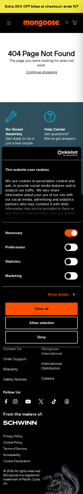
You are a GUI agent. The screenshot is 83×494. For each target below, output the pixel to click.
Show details (58, 294)
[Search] (67, 23)
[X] (41, 402)
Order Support (14, 359)
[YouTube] (28, 402)
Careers (48, 378)
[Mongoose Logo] (41, 23)
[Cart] (74, 23)
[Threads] (67, 402)
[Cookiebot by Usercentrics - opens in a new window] (58, 153)
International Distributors (52, 366)
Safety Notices (15, 379)
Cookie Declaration (16, 461)
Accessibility (12, 455)
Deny (41, 337)
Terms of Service (15, 449)
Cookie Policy (12, 442)
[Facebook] (6, 402)
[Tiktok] (54, 402)
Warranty (10, 369)
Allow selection (41, 323)
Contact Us (12, 348)
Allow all (41, 309)
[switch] (71, 247)
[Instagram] (15, 402)
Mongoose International (52, 351)
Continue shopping (41, 72)
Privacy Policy (13, 436)
